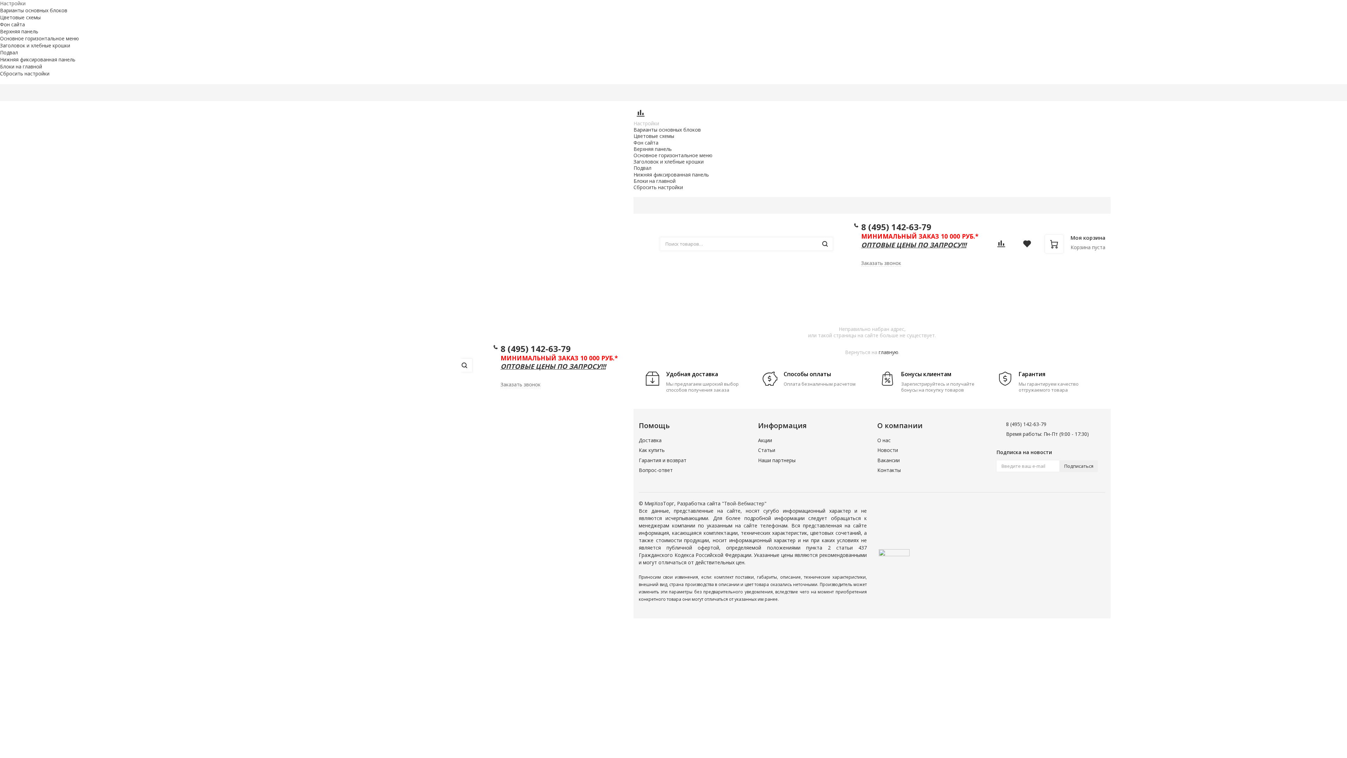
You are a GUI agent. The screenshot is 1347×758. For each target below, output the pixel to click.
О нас (884, 440)
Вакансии (888, 460)
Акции (447, 92)
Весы (1041, 284)
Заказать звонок (521, 384)
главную (888, 352)
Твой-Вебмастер (744, 503)
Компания (481, 92)
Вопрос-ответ (656, 470)
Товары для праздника (679, 284)
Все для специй (1091, 284)
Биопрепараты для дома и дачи (975, 284)
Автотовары (751, 284)
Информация (607, 92)
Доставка (526, 92)
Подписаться (1078, 466)
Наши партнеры (777, 460)
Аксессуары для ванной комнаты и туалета (845, 284)
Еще (687, 92)
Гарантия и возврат (662, 460)
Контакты (657, 92)
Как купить (564, 92)
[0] (641, 115)
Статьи (766, 450)
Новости (887, 450)
